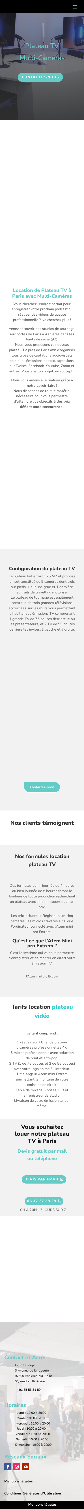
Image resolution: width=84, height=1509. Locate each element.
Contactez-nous (42, 787)
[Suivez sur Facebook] (7, 1466)
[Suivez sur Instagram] (16, 1466)
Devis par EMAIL (41, 1179)
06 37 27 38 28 (41, 1201)
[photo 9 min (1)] (42, 530)
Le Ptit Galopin (25, 1365)
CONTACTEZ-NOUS (40, 77)
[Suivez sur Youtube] (25, 1466)
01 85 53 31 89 (30, 1390)
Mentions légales (42, 1504)
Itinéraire (38, 1381)
